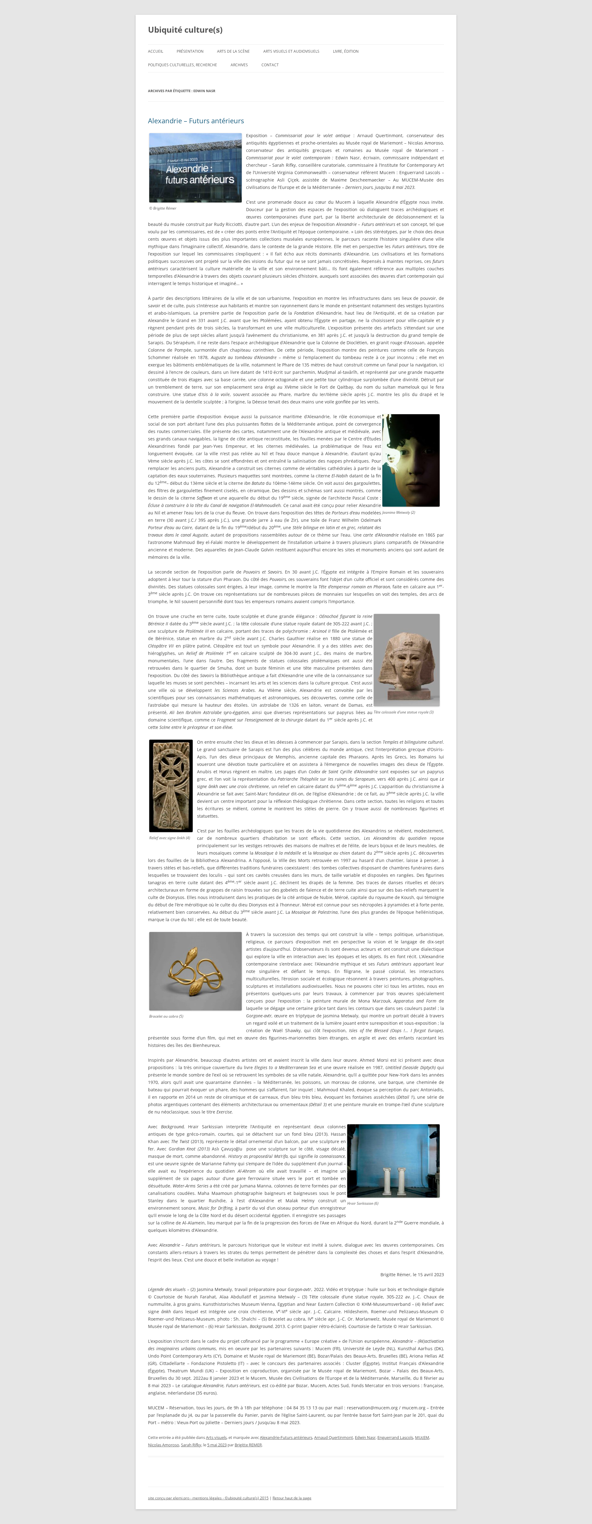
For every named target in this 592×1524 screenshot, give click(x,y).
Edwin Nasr (365, 1437)
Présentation (190, 51)
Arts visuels (216, 1437)
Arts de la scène (233, 51)
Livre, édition (346, 51)
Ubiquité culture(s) (185, 29)
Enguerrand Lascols (395, 1437)
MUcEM (422, 1437)
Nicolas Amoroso (163, 1445)
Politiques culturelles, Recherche (182, 64)
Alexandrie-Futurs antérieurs (286, 1437)
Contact (270, 64)
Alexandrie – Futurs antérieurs (196, 120)
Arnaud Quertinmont (333, 1437)
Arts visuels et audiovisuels (291, 51)
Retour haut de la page (292, 1498)
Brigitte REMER (248, 1445)
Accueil (155, 51)
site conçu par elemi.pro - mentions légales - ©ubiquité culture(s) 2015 (208, 1498)
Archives (239, 64)
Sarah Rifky (191, 1445)
